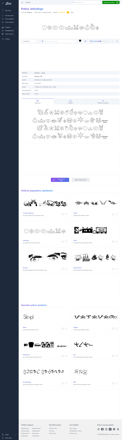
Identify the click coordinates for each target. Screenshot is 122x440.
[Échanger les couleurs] (85, 41)
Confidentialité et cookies (75, 431)
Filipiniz (75, 327)
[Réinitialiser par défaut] (112, 41)
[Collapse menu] (3, 3)
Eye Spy (25, 267)
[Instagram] (106, 430)
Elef (74, 354)
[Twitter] (118, 430)
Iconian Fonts (28, 357)
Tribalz (75, 213)
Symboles (37, 72)
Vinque (26, 329)
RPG (74, 382)
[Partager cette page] (117, 41)
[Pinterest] (114, 430)
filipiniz (76, 329)
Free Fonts (51, 431)
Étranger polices (36, 431)
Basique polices (25, 428)
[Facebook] (102, 430)
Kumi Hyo (77, 384)
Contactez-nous (73, 433)
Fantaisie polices (25, 431)
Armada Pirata (77, 267)
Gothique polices (25, 433)
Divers (43, 72)
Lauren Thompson (29, 215)
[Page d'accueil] (22, 2)
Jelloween (29, 12)
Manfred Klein (78, 270)
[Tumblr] (110, 430)
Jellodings (26, 240)
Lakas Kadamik (28, 384)
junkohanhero (78, 242)
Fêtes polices (35, 433)
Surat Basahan (27, 382)
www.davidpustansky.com (30, 270)
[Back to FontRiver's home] (7, 3)
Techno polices (35, 436)
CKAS (75, 240)
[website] (41, 76)
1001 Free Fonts (53, 428)
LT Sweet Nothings (28, 213)
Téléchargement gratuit (61, 180)
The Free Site (52, 433)
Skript (24, 327)
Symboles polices (36, 428)
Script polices (24, 436)
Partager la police (82, 179)
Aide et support (73, 428)
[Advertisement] (70, 57)
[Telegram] (98, 430)
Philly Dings (26, 354)
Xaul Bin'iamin (78, 357)
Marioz (76, 215)
